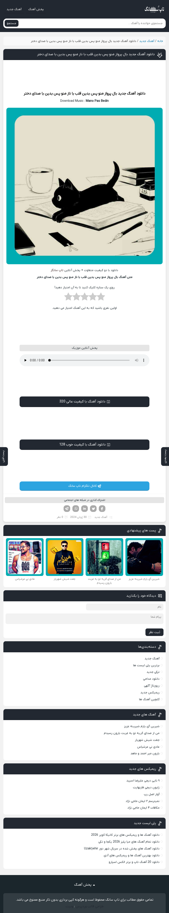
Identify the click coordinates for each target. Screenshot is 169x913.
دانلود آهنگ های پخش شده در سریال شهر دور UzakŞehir (122, 849)
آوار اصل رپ (152, 794)
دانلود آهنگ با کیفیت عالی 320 (82, 401)
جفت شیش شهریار (147, 740)
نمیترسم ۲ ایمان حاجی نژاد (143, 801)
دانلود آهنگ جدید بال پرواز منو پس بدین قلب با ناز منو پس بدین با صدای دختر (96, 54)
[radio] (101, 298)
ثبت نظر (154, 632)
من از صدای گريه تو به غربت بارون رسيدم (132, 733)
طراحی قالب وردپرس (90, 906)
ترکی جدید (153, 672)
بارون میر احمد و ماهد (145, 753)
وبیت (69, 906)
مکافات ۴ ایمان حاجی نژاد (143, 808)
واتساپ (75, 508)
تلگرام (67, 508)
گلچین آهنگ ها (149, 699)
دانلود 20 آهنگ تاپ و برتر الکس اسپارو (134, 862)
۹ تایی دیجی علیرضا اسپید (143, 781)
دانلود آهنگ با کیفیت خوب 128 (82, 444)
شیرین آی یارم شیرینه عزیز (142, 726)
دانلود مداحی (151, 679)
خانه (160, 41)
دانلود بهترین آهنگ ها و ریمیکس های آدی (132, 855)
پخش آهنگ (36, 9)
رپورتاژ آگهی (152, 686)
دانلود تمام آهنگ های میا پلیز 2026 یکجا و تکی (129, 842)
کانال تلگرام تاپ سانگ (82, 486)
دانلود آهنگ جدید (131, 93)
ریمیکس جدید (150, 692)
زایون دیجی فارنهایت (146, 787)
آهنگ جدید (14, 9)
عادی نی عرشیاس (148, 747)
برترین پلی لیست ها (146, 665)
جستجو (11, 23)
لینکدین (84, 508)
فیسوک (102, 508)
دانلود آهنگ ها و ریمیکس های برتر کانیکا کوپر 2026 (125, 835)
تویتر (93, 508)
